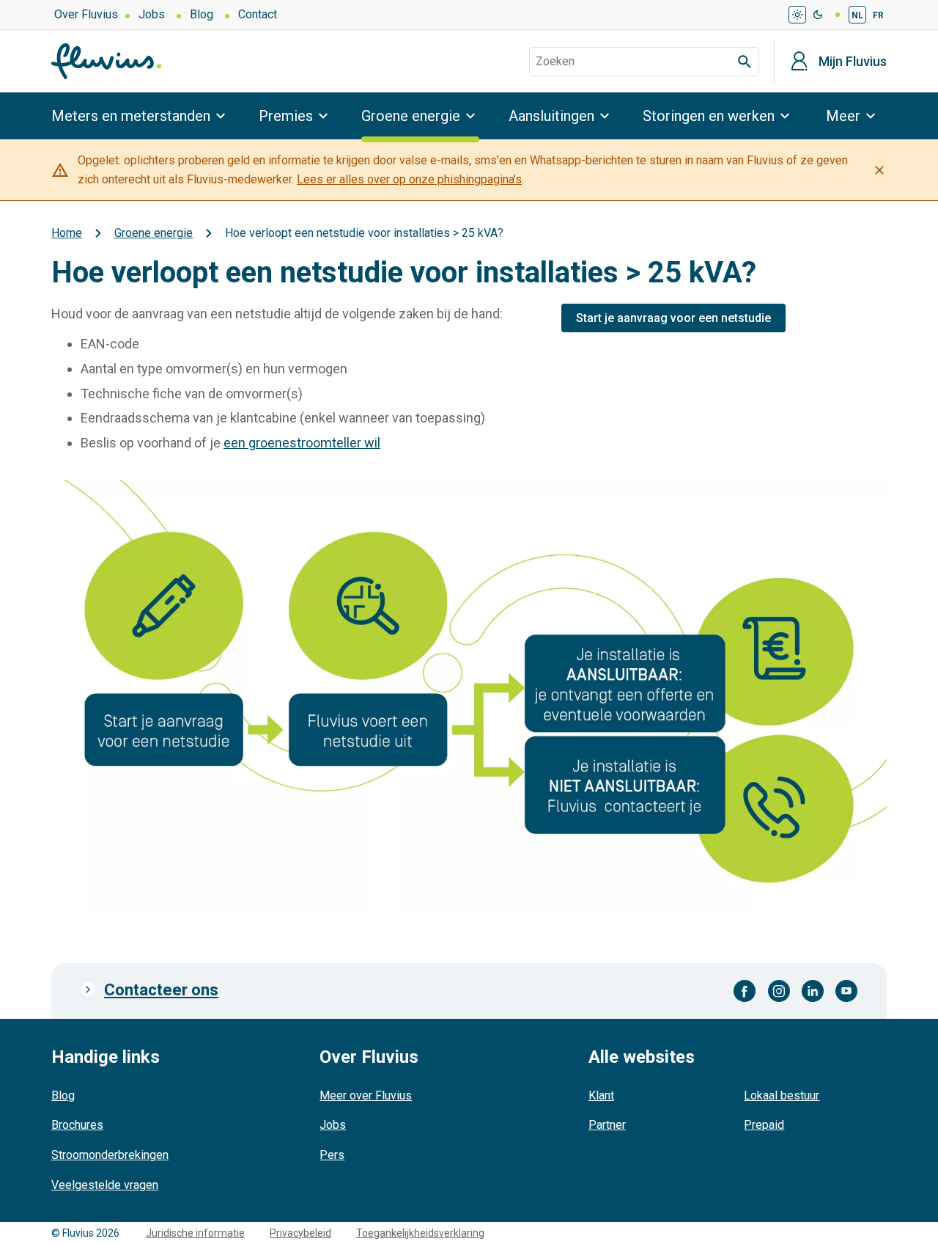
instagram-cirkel (779, 991)
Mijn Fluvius (853, 61)
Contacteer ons (161, 990)
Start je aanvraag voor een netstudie (673, 318)
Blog (201, 14)
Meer (843, 116)
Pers (332, 1155)
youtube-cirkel (846, 991)
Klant (601, 1095)
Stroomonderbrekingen (110, 1155)
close (879, 170)
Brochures (77, 1125)
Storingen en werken (709, 116)
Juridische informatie (195, 1233)
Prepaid (764, 1125)
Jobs (152, 14)
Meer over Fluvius (366, 1095)
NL (857, 15)
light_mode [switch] (797, 15)
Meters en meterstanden (130, 116)
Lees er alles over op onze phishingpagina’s (409, 179)
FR (878, 15)
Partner (607, 1125)
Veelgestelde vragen (104, 1185)
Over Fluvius (86, 14)
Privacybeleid (300, 1233)
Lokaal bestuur (781, 1095)
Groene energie (410, 116)
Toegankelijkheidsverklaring (420, 1233)
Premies (286, 116)
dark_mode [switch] (818, 15)
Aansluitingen (551, 116)
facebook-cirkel (745, 991)
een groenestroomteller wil (302, 442)
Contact (257, 14)
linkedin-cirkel (813, 991)
